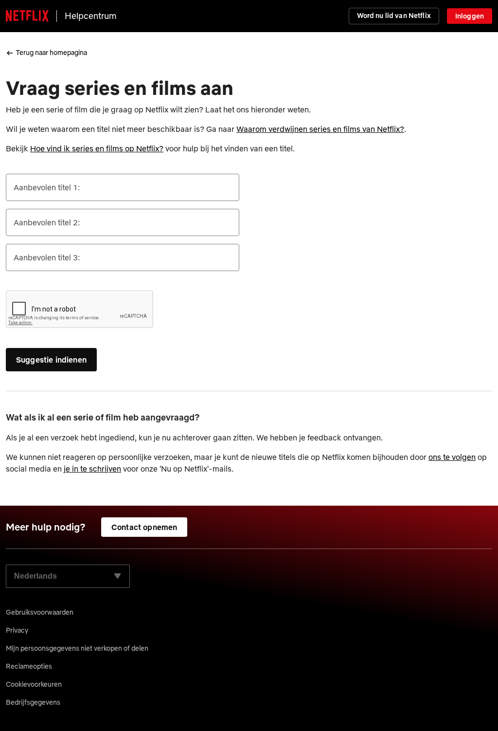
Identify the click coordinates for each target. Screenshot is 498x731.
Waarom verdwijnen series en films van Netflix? (320, 129)
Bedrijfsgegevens (33, 702)
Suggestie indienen (51, 360)
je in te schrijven (92, 469)
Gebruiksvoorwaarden (39, 612)
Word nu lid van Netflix (394, 15)
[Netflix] (27, 16)
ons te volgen (452, 457)
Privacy (17, 630)
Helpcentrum (91, 15)
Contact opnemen (144, 527)
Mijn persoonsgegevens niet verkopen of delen (77, 648)
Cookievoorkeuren (34, 684)
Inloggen (469, 16)
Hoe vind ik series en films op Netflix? (96, 148)
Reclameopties (29, 666)
